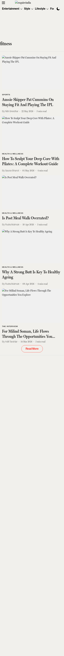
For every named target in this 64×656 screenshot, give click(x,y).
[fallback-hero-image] (32, 72)
